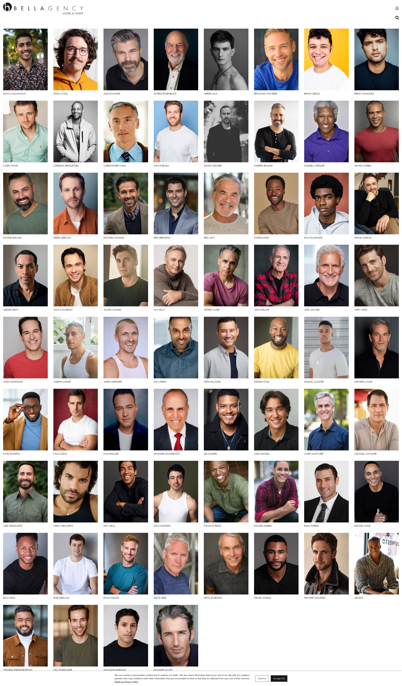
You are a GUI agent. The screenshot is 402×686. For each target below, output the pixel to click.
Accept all (279, 678)
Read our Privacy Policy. (127, 681)
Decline (262, 678)
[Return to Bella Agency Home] (43, 8)
